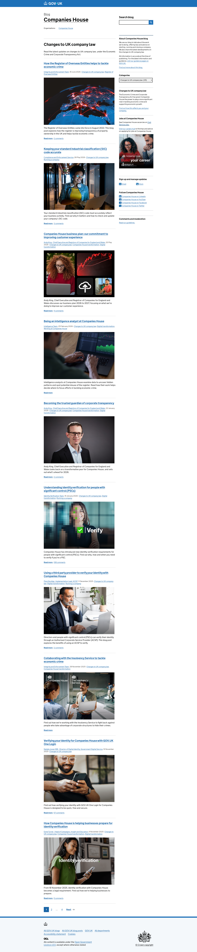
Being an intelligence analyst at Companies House (74, 321)
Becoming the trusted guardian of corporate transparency (79, 403)
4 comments (59, 311)
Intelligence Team (50, 326)
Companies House (66, 19)
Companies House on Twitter (133, 206)
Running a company (51, 160)
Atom (141, 184)
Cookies (71, 934)
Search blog (126, 17)
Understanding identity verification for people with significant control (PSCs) (74, 489)
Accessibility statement (55, 934)
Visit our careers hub (127, 129)
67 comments (59, 813)
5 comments (58, 898)
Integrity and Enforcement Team (56, 72)
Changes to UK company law (93, 72)
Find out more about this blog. (131, 67)
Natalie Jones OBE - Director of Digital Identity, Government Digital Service (73, 749)
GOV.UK (89, 930)
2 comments (59, 138)
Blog (47, 14)
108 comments (59, 562)
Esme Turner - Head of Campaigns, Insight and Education (66, 832)
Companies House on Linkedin (134, 196)
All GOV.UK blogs (52, 930)
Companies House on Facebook (134, 203)
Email (124, 184)
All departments (102, 930)
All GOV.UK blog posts (72, 930)
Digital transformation (105, 326)
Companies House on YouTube (133, 199)
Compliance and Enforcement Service (58, 157)
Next (68, 909)
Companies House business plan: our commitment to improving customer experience (76, 235)
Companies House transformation (86, 245)
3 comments (59, 223)
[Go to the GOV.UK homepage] (53, 3)
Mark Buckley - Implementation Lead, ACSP (61, 581)
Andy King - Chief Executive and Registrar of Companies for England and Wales (74, 242)
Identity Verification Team (54, 496)
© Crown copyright (144, 945)
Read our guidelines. (127, 223)
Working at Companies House (55, 328)
